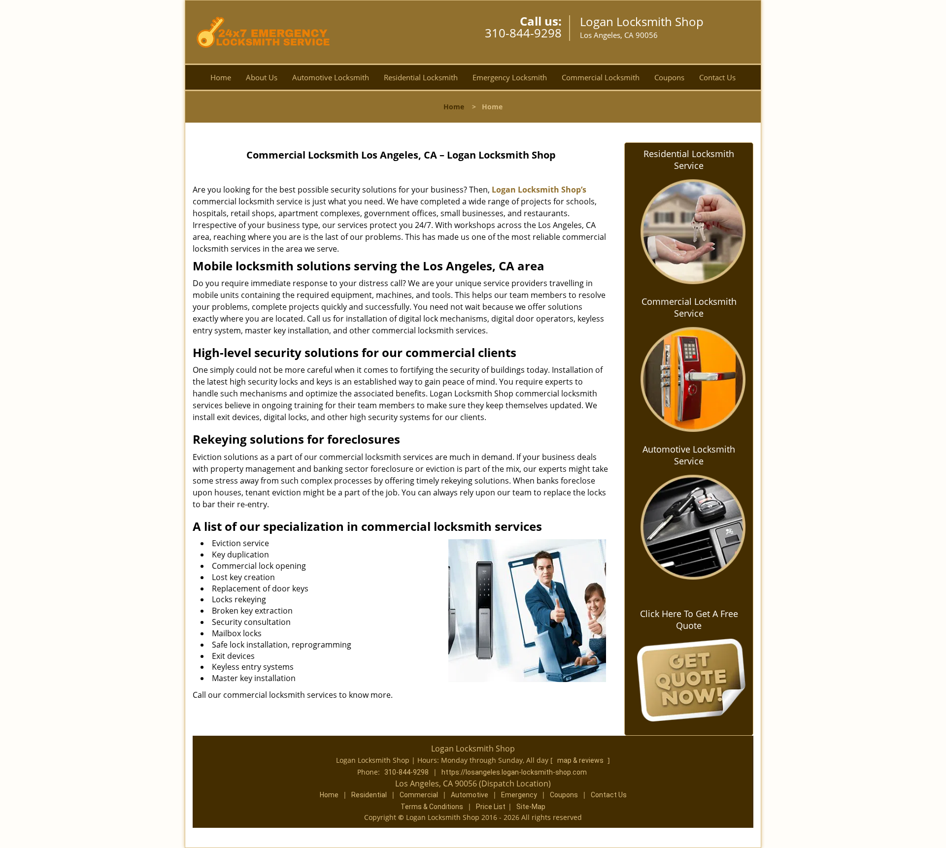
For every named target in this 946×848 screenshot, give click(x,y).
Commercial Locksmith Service (689, 307)
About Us (261, 77)
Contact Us (717, 77)
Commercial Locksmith (601, 77)
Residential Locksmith (421, 77)
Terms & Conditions (432, 807)
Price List (491, 807)
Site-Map (530, 807)
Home (220, 77)
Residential (369, 795)
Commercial (419, 795)
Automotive (469, 795)
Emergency (519, 795)
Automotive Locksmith (330, 77)
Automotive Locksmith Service (688, 455)
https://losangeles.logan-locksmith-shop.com (514, 772)
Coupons (669, 77)
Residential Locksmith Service (688, 159)
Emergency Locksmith (510, 77)
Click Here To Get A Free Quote (689, 619)
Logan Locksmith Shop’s (539, 189)
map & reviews (581, 760)
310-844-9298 (523, 33)
